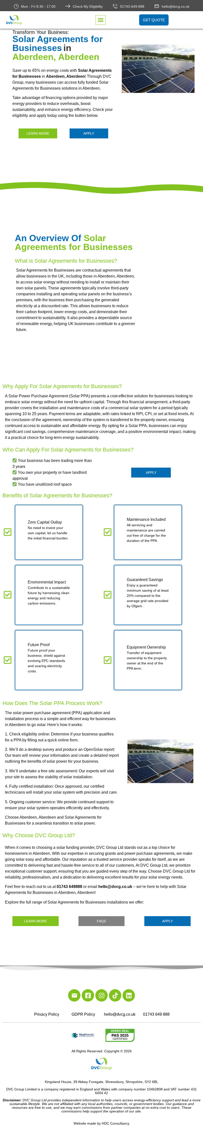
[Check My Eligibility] (67, 6)
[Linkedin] (129, 995)
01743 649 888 (156, 1014)
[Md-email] (74, 995)
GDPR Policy (83, 1014)
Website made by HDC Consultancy (101, 1123)
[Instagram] (101, 995)
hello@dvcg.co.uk (175, 6)
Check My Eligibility (88, 6)
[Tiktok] (115, 995)
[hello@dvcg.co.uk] (156, 6)
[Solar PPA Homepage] (159, 70)
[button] (100, 20)
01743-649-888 (132, 6)
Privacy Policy (46, 1014)
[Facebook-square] (88, 995)
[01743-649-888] (115, 6)
